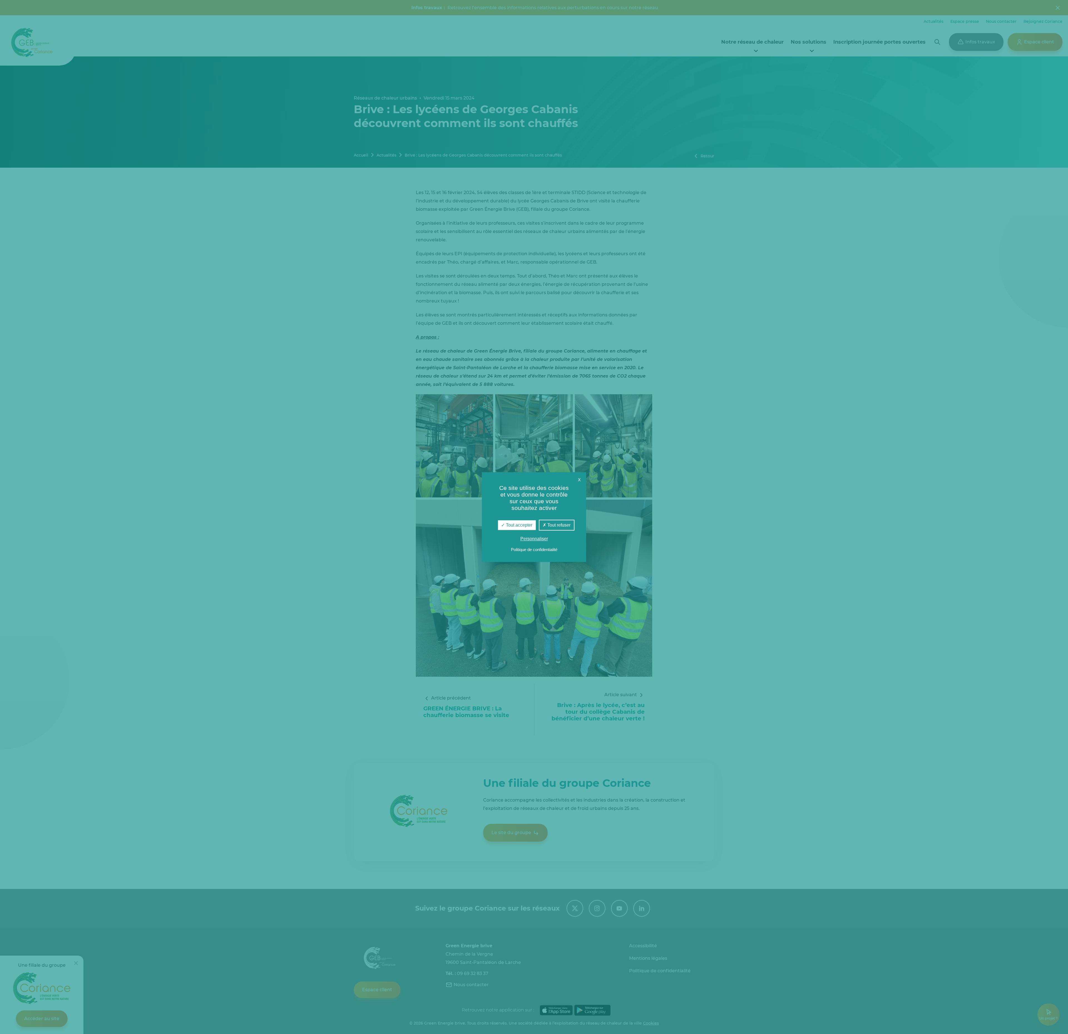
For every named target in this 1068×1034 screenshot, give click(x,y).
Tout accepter (518, 525)
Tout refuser (558, 525)
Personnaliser (534, 538)
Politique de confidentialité (534, 549)
